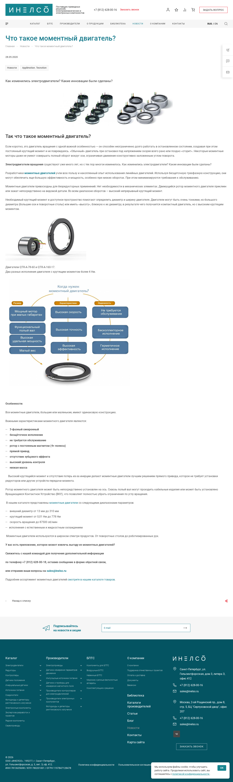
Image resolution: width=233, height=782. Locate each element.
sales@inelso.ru (56, 570)
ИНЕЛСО (29, 10)
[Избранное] (176, 9)
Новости (12, 67)
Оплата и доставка (136, 675)
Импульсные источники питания (61, 678)
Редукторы (10, 670)
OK (221, 767)
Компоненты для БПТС (98, 665)
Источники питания (14, 690)
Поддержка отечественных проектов (145, 670)
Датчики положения (15, 680)
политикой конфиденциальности (191, 774)
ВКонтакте (176, 734)
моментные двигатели (63, 502)
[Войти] (168, 10)
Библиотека (135, 695)
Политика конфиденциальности (96, 764)
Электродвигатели (14, 665)
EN (216, 23)
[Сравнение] (185, 9)
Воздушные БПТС (95, 670)
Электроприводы (54, 665)
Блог (130, 720)
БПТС (91, 658)
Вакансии (131, 685)
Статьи (132, 713)
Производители (57, 658)
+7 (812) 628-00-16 (105, 9)
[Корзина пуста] (193, 9)
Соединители (11, 695)
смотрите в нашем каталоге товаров (91, 579)
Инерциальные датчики (16, 685)
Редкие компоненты (15, 721)
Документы (132, 680)
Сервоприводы (12, 725)
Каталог (11, 658)
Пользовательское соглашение (135, 764)
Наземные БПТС (94, 675)
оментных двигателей (40, 173)
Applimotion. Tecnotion (34, 67)
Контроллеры (12, 675)
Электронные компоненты (18, 708)
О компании (135, 658)
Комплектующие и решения (100, 688)
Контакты (134, 735)
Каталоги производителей (139, 704)
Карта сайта (136, 742)
